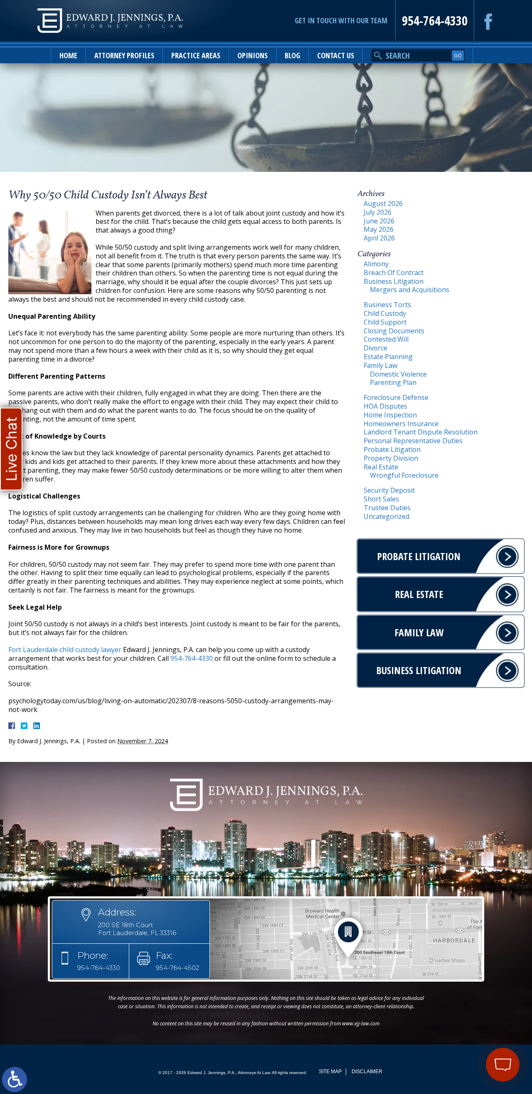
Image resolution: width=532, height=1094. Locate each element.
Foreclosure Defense (396, 397)
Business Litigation (394, 281)
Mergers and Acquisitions (409, 289)
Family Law (380, 365)
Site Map (330, 1071)
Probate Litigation (392, 449)
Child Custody (385, 313)
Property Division (391, 458)
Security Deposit (389, 490)
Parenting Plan (393, 382)
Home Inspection (390, 414)
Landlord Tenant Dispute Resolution (421, 432)
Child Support (385, 322)
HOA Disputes (385, 406)
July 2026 (378, 212)
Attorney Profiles (124, 55)
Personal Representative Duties (413, 440)
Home (68, 55)
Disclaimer (367, 1071)
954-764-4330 (435, 20)
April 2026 (379, 238)
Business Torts (387, 304)
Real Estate (381, 466)
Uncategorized (386, 516)
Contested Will (386, 339)
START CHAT (463, 1020)
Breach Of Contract (394, 272)
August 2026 (383, 203)
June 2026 (379, 221)
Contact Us (335, 55)
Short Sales (381, 499)
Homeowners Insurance (401, 423)
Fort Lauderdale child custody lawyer (64, 649)
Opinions (252, 55)
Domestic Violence (398, 374)
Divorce (375, 347)
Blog (292, 55)
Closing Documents (394, 330)
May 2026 (379, 229)
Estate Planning (388, 356)
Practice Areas (195, 55)
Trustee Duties (387, 507)
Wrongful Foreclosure (404, 475)
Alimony (376, 263)
